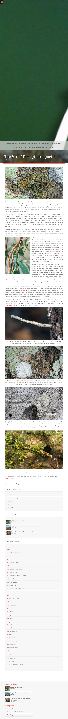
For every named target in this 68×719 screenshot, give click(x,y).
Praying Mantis (22, 381)
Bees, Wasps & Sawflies (14, 552)
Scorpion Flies (12, 585)
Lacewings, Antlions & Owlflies (16, 588)
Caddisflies (11, 595)
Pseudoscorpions (12, 631)
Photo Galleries (12, 508)
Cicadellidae (28, 424)
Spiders (10, 624)
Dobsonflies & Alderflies (14, 598)
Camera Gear (11, 494)
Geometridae (50, 341)
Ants (9, 549)
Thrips (10, 615)
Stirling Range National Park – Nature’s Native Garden (25, 532)
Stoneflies (11, 602)
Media (9, 504)
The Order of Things (20, 147)
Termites (10, 618)
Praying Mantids (12, 582)
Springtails (11, 650)
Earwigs (10, 611)
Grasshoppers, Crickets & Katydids (17, 575)
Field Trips (10, 501)
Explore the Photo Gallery (18, 520)
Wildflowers (46, 143)
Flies (9, 566)
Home (9, 143)
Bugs (9, 559)
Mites (9, 634)
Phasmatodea (54, 251)
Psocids (10, 608)
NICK (18, 159)
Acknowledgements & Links (38, 147)
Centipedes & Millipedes (14, 644)
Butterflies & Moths (13, 562)
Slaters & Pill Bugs (13, 647)
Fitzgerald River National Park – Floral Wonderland (24, 526)
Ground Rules (56, 143)
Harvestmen (11, 637)
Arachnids (22, 143)
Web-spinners (12, 605)
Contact (51, 147)
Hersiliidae (22, 288)
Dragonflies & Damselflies (15, 569)
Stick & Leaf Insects (13, 572)
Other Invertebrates (33, 143)
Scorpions (11, 628)
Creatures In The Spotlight (16, 484)
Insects (14, 143)
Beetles (10, 556)
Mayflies (10, 592)
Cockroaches (11, 579)
